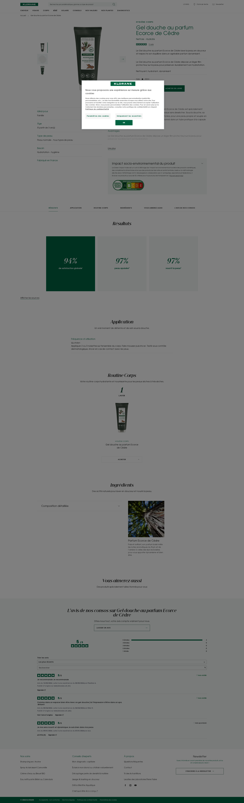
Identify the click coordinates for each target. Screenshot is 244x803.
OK (124, 123)
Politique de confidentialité (97, 109)
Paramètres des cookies (98, 116)
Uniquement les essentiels (129, 116)
